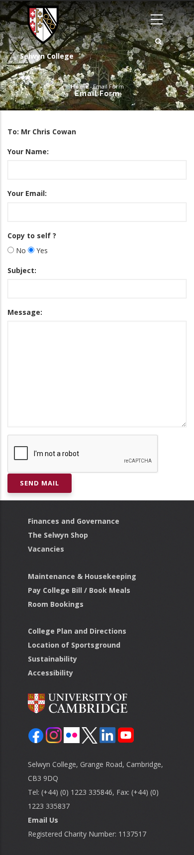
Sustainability (52, 659)
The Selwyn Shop (58, 535)
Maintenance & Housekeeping (82, 576)
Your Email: (27, 193)
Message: (24, 312)
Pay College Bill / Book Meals (79, 590)
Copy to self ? (31, 235)
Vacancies (46, 549)
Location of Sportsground (74, 645)
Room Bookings (56, 604)
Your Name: (28, 151)
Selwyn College (47, 56)
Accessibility (50, 672)
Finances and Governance (73, 521)
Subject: (21, 270)
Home (80, 86)
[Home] (39, 25)
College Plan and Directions (77, 631)
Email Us (43, 820)
